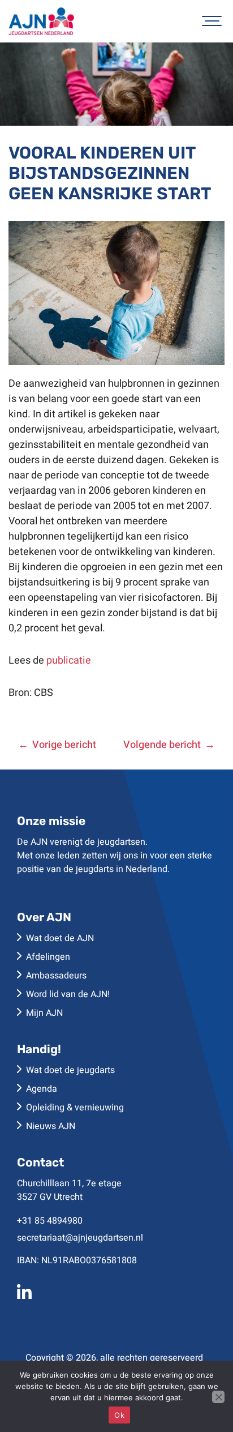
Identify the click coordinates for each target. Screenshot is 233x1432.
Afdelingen (48, 957)
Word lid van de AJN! (68, 994)
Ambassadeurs (56, 975)
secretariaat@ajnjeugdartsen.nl (80, 1238)
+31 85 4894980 (50, 1221)
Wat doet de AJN (60, 938)
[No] (218, 1397)
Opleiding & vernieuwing (75, 1107)
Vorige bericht (64, 745)
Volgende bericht (162, 745)
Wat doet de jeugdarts (70, 1070)
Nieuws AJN (50, 1126)
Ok (119, 1415)
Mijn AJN (44, 1013)
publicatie (68, 660)
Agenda (41, 1089)
